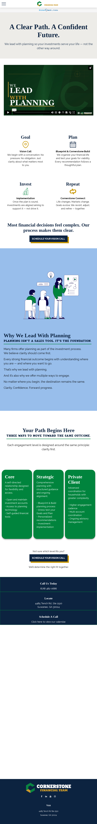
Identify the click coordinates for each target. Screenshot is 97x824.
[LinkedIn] (46, 796)
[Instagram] (55, 796)
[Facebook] (41, 796)
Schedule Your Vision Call (48, 558)
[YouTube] (50, 796)
